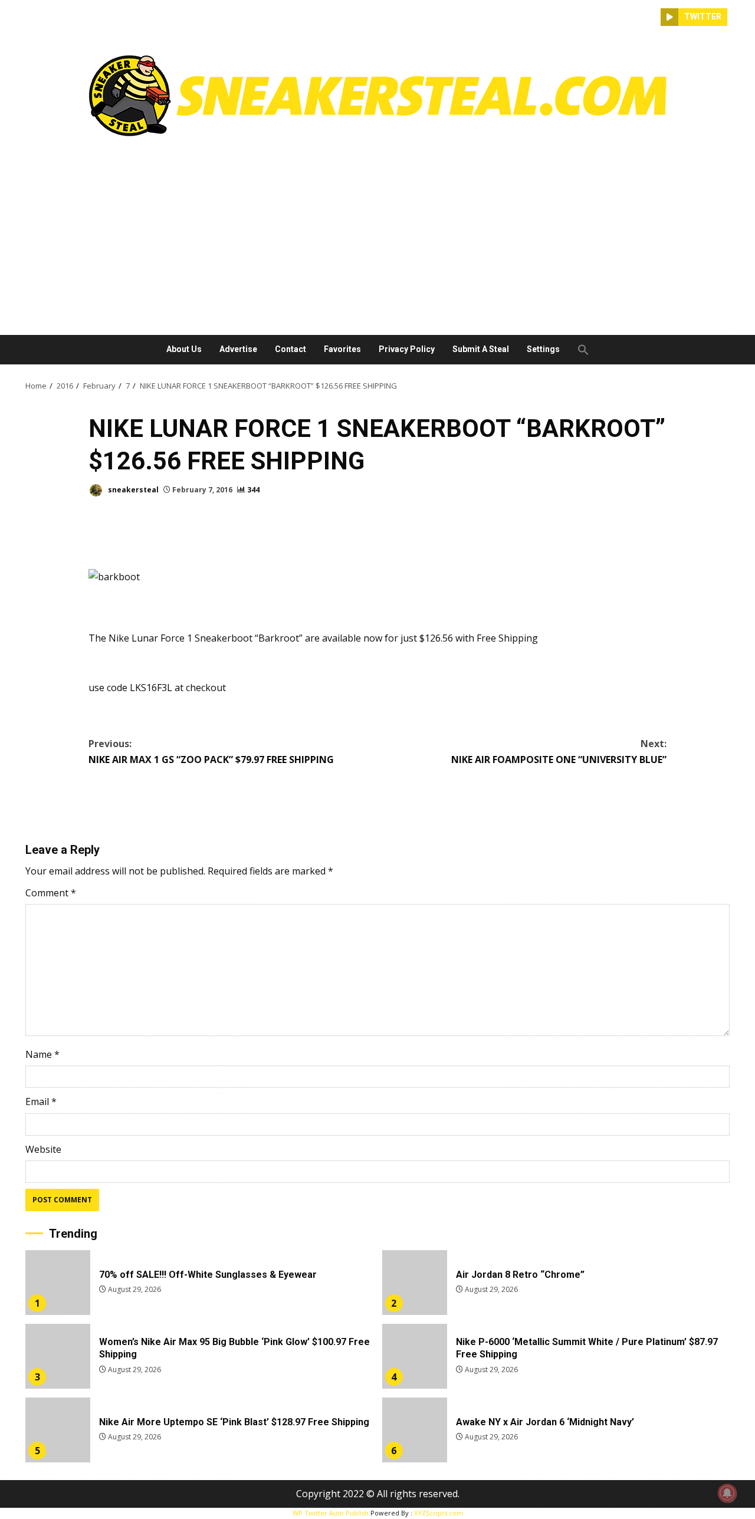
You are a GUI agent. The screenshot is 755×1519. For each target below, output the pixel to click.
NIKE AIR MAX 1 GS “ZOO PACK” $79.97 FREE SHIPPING (211, 751)
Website (43, 1149)
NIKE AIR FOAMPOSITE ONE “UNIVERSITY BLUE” (559, 751)
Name (42, 1054)
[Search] (652, 17)
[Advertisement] (377, 231)
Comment (50, 892)
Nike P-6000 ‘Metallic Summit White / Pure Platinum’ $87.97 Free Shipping (414, 1356)
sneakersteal (132, 490)
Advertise (238, 349)
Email (41, 1101)
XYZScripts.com (438, 1512)
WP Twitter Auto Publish (331, 1512)
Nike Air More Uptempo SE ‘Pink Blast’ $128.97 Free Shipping (57, 1430)
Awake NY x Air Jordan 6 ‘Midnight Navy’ (414, 1430)
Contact (290, 349)
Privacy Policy (407, 349)
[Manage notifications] (727, 1493)
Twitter (702, 16)
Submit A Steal (480, 349)
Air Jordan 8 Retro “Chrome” (414, 1282)
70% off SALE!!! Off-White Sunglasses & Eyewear (57, 1282)
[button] (579, 349)
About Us (184, 349)
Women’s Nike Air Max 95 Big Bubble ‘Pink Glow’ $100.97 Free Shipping (57, 1356)
